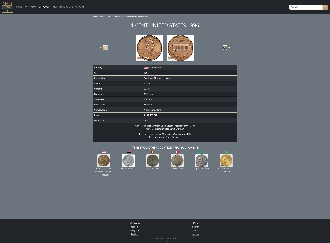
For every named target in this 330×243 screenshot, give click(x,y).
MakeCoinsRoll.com (101, 16)
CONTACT (79, 7)
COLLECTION (44, 7)
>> (228, 47)
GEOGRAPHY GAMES (63, 7)
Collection (117, 16)
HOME (19, 7)
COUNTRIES (30, 7)
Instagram (134, 230)
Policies (195, 234)
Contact (195, 230)
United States (154, 67)
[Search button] (325, 7)
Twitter (134, 234)
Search (195, 226)
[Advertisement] (165, 198)
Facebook (134, 226)
